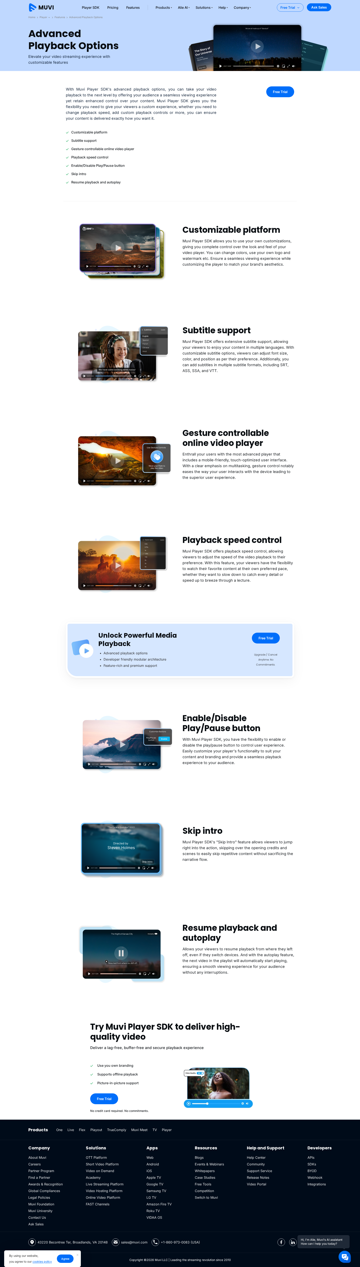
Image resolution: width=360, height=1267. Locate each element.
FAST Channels (97, 1204)
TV (154, 1130)
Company (241, 7)
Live (71, 1130)
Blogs (199, 1157)
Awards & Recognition (45, 1184)
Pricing (112, 7)
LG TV (151, 1197)
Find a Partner (39, 1177)
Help (222, 7)
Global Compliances (44, 1191)
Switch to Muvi (206, 1197)
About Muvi (37, 1157)
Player (44, 17)
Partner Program (41, 1171)
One (59, 1130)
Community (256, 1164)
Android (152, 1164)
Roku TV (153, 1211)
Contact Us (37, 1217)
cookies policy (42, 1261)
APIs (311, 1157)
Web (150, 1157)
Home (31, 17)
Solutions (203, 7)
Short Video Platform (102, 1164)
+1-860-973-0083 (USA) (180, 1242)
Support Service (259, 1171)
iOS (149, 1171)
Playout (96, 1130)
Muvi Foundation (41, 1204)
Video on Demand (100, 1171)
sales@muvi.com (134, 1242)
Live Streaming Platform (105, 1184)
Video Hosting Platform (104, 1191)
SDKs (312, 1164)
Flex (82, 1130)
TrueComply (116, 1130)
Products (163, 7)
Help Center (256, 1157)
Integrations (317, 1184)
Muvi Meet (139, 1130)
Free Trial (287, 7)
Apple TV (153, 1177)
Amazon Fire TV (159, 1204)
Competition (204, 1191)
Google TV (154, 1184)
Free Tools (203, 1184)
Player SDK (90, 7)
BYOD (312, 1171)
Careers (34, 1164)
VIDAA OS (154, 1217)
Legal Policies (39, 1197)
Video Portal (256, 1184)
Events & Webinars (209, 1164)
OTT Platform (96, 1157)
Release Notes (258, 1177)
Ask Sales (319, 7)
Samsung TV (156, 1191)
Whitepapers (205, 1171)
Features (133, 7)
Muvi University (40, 1211)
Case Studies (205, 1177)
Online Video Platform (103, 1197)
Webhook (315, 1177)
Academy (93, 1177)
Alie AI (183, 7)
